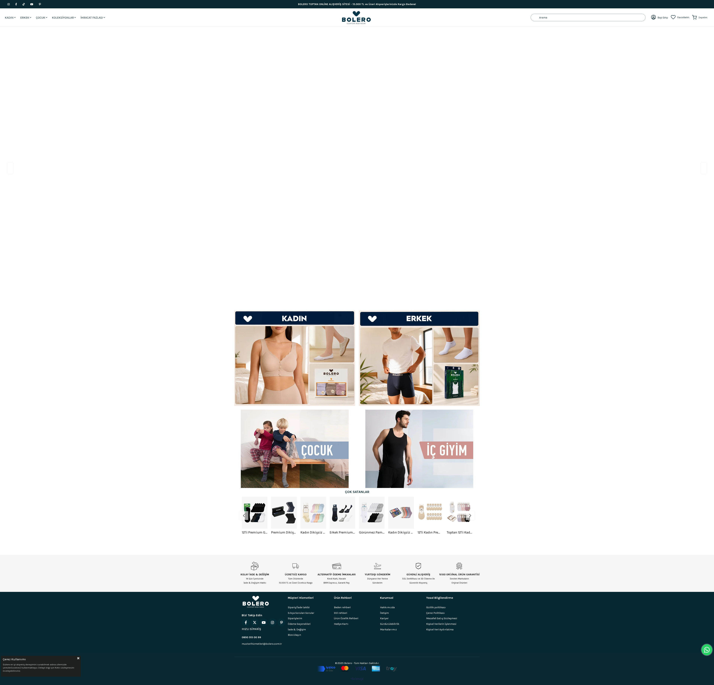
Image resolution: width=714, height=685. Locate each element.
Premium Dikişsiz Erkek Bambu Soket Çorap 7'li (254, 532)
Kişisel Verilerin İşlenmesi (441, 623)
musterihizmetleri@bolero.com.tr (262, 643)
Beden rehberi (342, 607)
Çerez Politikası (435, 612)
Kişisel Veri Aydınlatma (440, 629)
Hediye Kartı (341, 623)
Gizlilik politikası (436, 607)
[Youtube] (264, 622)
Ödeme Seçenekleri (299, 623)
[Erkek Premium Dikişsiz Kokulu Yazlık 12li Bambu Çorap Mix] (459, 512)
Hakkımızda (387, 607)
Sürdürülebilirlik (389, 623)
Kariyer (384, 618)
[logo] (256, 601)
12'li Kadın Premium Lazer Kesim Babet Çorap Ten (401, 532)
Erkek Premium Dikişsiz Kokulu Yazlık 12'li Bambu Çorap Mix (459, 532)
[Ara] (535, 17)
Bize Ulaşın (294, 634)
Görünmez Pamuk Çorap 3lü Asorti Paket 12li (342, 532)
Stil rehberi (340, 612)
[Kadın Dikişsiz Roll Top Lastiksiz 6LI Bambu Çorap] (372, 512)
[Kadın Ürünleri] (294, 358)
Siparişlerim (295, 618)
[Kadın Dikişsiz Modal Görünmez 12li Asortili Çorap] (284, 512)
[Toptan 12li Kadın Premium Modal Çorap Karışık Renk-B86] (430, 512)
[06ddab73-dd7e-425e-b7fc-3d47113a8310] (357, 669)
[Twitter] (255, 622)
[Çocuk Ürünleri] (294, 449)
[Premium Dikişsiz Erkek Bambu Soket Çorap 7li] (254, 512)
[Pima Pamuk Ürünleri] (357, 167)
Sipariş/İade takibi (299, 607)
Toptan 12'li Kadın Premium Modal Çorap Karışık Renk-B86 (430, 532)
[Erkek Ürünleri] (419, 358)
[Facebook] (246, 622)
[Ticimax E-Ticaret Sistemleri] (357, 679)
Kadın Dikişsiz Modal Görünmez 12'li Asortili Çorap (284, 532)
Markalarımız (388, 629)
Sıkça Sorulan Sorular (301, 612)
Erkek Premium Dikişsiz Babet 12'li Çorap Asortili (313, 532)
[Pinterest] (281, 622)
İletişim (384, 612)
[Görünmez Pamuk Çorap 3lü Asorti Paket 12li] (342, 512)
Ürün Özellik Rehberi (346, 618)
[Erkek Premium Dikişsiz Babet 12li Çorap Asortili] (313, 512)
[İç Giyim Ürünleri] (419, 449)
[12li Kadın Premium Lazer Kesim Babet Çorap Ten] (401, 512)
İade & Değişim (297, 629)
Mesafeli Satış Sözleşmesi (441, 618)
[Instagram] (272, 622)
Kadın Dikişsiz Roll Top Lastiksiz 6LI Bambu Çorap (372, 532)
